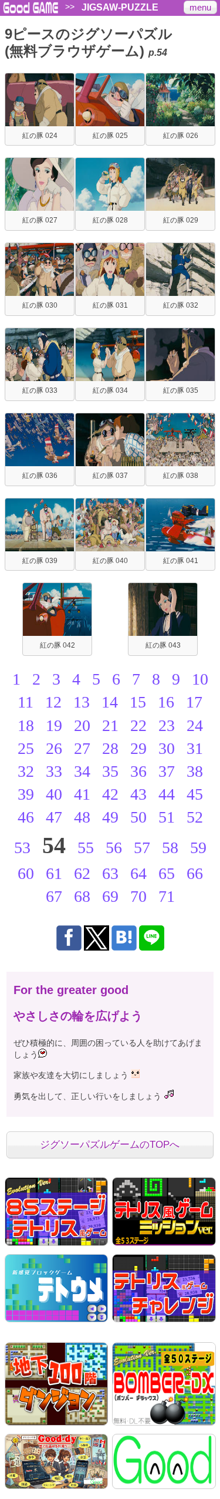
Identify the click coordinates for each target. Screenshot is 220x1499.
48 (82, 817)
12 (53, 702)
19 (54, 725)
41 (82, 794)
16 (166, 702)
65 (166, 873)
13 (81, 702)
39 (26, 794)
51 (166, 817)
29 (138, 748)
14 (109, 702)
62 (82, 873)
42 (110, 794)
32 (26, 771)
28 (110, 748)
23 (166, 725)
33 (54, 771)
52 (195, 817)
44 (166, 794)
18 (26, 725)
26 (54, 748)
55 (85, 847)
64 (138, 873)
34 (82, 771)
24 (195, 725)
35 (110, 771)
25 (26, 748)
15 (138, 702)
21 (110, 725)
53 (22, 847)
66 (195, 873)
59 (198, 847)
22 (138, 725)
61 (54, 873)
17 (194, 702)
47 (54, 817)
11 (25, 702)
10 (200, 679)
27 (82, 748)
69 (110, 896)
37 (166, 771)
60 (26, 873)
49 (110, 817)
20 (82, 725)
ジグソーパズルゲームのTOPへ (110, 1144)
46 (26, 817)
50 (138, 817)
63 (110, 873)
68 (82, 896)
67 (54, 896)
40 (54, 794)
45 (195, 794)
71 (166, 896)
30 (166, 748)
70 (138, 896)
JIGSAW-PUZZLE (120, 7)
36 (138, 771)
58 (170, 847)
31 (195, 748)
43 (138, 794)
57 (142, 847)
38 (195, 771)
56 (114, 847)
